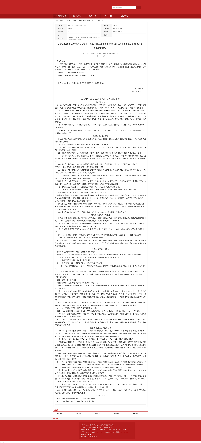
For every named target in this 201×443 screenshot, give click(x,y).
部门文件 (94, 20)
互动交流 (108, 16)
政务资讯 (77, 16)
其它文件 (100, 20)
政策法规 (87, 20)
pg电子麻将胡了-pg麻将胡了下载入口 (61, 18)
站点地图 (94, 436)
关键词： (106, 35)
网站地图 (2, 442)
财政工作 (124, 16)
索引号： (61, 25)
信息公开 (92, 16)
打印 (104, 56)
